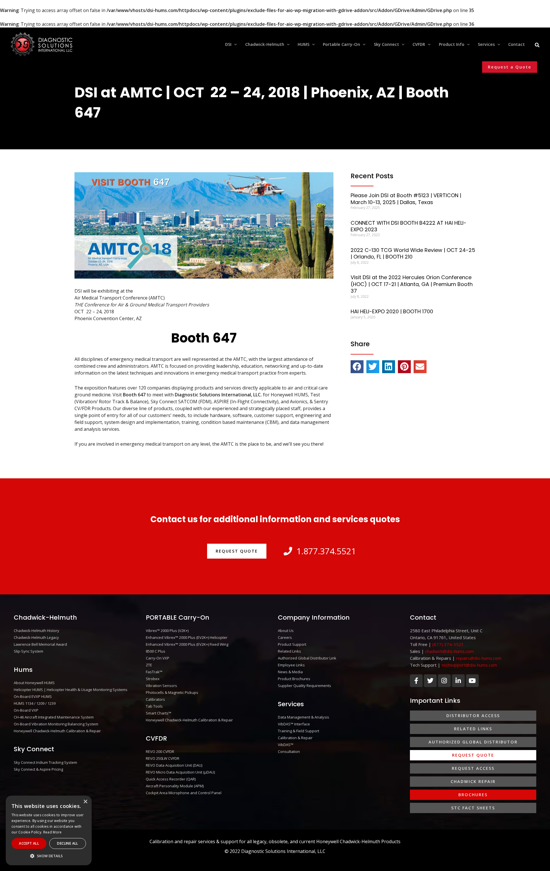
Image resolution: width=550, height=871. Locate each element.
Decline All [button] (67, 843)
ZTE (149, 665)
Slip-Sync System (28, 651)
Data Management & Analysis (303, 717)
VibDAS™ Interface (294, 724)
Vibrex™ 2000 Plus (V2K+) (167, 630)
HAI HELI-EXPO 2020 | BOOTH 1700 (392, 311)
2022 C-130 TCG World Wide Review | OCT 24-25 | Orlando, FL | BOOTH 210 (413, 253)
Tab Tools (154, 706)
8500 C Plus (155, 651)
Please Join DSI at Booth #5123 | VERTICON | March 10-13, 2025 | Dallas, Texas (406, 198)
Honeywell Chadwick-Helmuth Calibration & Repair (57, 730)
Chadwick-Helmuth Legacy (36, 637)
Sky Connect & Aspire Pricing (38, 769)
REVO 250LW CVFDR (162, 758)
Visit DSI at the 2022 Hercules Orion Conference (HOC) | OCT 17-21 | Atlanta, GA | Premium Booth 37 (412, 284)
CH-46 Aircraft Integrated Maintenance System (54, 717)
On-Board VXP (26, 710)
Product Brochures (294, 678)
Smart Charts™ (158, 713)
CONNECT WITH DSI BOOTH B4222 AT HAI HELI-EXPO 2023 (408, 226)
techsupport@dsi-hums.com (469, 665)
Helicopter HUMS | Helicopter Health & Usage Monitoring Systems (70, 689)
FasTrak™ (154, 671)
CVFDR (156, 738)
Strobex (153, 678)
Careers (285, 637)
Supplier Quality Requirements (304, 685)
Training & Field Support (298, 730)
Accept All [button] (29, 843)
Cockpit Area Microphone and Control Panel (183, 792)
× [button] (85, 802)
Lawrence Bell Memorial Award (40, 644)
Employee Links (291, 665)
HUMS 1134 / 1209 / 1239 (35, 703)
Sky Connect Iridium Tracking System (45, 762)
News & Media (290, 671)
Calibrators (155, 699)
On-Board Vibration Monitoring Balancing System (56, 724)
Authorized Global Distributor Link (307, 658)
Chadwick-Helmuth (45, 617)
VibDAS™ (285, 744)
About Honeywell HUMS (34, 682)
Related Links (289, 651)
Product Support (292, 644)
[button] (234, 44)
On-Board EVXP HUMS (33, 696)
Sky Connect (34, 749)
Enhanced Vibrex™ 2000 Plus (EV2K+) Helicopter (186, 637)
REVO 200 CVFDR (160, 751)
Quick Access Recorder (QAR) (171, 779)
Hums (23, 669)
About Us (286, 630)
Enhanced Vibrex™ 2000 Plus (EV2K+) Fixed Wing (187, 644)
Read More (52, 832)
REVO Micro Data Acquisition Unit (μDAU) (180, 772)
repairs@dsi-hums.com (478, 658)
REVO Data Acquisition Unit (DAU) (174, 765)
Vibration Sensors (161, 685)
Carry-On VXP (157, 658)
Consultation (289, 751)
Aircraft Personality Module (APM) (175, 785)
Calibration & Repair (295, 737)
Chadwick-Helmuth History (36, 630)
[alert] (49, 830)
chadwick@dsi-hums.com (449, 651)
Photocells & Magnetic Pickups (172, 692)
